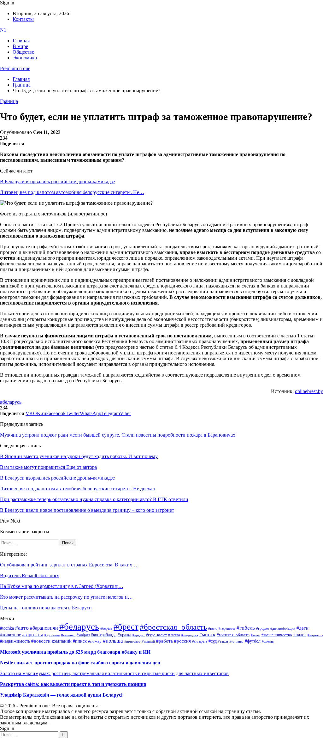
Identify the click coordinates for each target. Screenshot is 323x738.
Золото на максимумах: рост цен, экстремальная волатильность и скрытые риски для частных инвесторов (114, 673)
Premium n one (15, 68)
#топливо (236, 641)
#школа (267, 641)
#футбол (253, 641)
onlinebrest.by (309, 391)
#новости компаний (51, 641)
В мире (20, 46)
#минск (207, 634)
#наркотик (315, 635)
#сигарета (199, 641)
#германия (227, 628)
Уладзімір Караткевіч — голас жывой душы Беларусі (61, 695)
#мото (255, 635)
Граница (9, 101)
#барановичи (44, 628)
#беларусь (10, 402)
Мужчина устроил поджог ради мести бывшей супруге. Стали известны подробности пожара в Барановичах (117, 435)
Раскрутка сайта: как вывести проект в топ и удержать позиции (73, 684)
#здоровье (52, 635)
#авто (22, 628)
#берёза (106, 628)
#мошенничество (276, 634)
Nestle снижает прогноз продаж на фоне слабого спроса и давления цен (80, 662)
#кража (124, 634)
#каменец (68, 635)
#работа (164, 641)
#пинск (80, 641)
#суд (212, 641)
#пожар (95, 641)
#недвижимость (15, 641)
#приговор (132, 641)
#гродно (262, 628)
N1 (3, 30)
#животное (10, 634)
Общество (23, 52)
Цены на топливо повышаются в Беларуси (46, 607)
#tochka (7, 628)
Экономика (25, 57)
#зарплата (32, 634)
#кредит (138, 635)
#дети (302, 628)
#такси (223, 641)
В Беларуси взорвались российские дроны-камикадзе (57, 181)
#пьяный (148, 641)
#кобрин (83, 635)
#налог (299, 634)
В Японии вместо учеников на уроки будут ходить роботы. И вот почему (79, 456)
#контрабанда (103, 634)
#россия (182, 641)
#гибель (246, 628)
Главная (21, 40)
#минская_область (233, 635)
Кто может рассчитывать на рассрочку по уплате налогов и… (66, 597)
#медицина (189, 635)
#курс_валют (156, 635)
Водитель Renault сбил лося (29, 575)
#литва (174, 635)
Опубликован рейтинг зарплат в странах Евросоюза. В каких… (68, 564)
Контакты (23, 19)
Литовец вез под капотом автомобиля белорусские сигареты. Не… (72, 192)
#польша (113, 641)
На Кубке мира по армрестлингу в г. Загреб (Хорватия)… (61, 586)
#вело (212, 628)
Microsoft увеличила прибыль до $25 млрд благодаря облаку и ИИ (75, 652)
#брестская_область (173, 627)
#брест (126, 627)
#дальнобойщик (282, 628)
